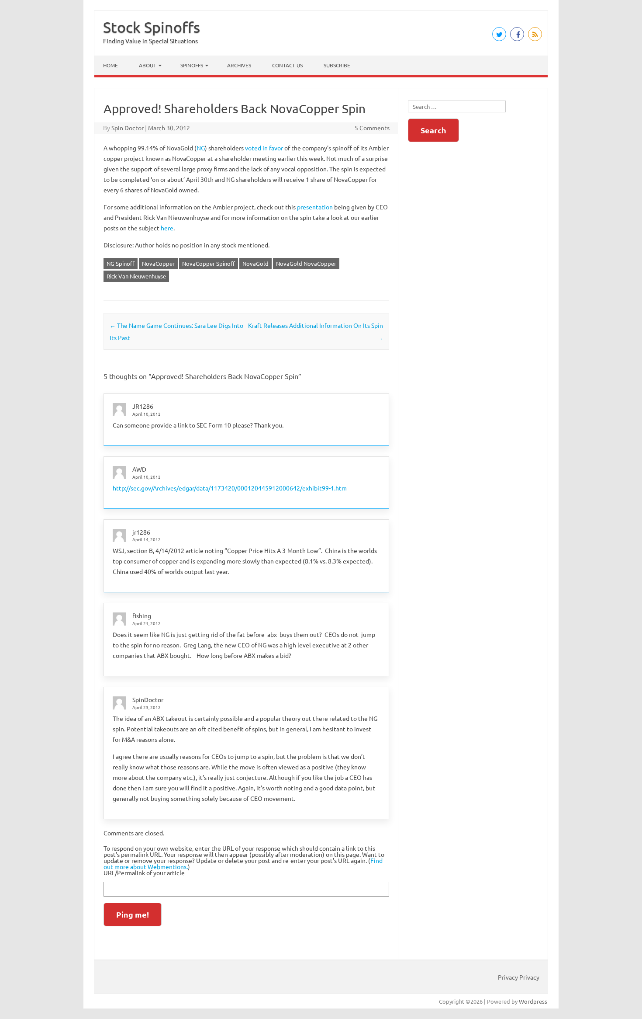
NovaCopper (158, 263)
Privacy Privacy (518, 977)
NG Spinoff (121, 263)
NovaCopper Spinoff (208, 263)
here (167, 228)
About (147, 65)
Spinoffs (191, 65)
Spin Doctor (127, 128)
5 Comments (372, 128)
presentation (315, 207)
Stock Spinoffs (151, 27)
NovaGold (255, 263)
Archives (239, 65)
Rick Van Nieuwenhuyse (136, 276)
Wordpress (533, 1001)
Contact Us (287, 65)
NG (201, 148)
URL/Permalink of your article (144, 872)
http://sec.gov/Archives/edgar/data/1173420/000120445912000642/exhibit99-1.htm (230, 488)
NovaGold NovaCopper (306, 263)
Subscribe (337, 65)
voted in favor (264, 148)
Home (110, 65)
